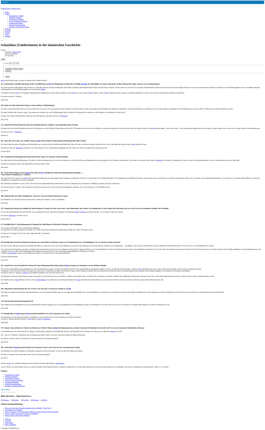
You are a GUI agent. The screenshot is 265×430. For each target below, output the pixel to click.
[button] (7, 14)
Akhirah (25, 273)
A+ (18, 63)
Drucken (8, 71)
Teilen (7, 77)
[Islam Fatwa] (10, 8)
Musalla (159, 160)
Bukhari (83, 212)
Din (50, 84)
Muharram (64, 116)
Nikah (79, 280)
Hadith (43, 89)
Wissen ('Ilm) (16, 52)
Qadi (25, 178)
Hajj (140, 269)
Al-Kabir (84, 84)
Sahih (77, 212)
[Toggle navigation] (1, 40)
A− (11, 63)
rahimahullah (12, 253)
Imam (3, 80)
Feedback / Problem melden (14, 69)
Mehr (3, 59)
